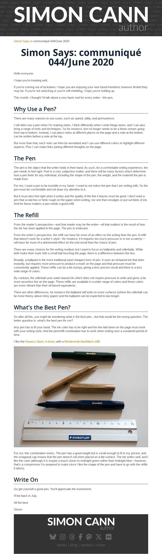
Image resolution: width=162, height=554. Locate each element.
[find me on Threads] (72, 538)
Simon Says (22, 41)
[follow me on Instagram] (63, 538)
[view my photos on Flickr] (109, 538)
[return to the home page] (81, 34)
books (62, 545)
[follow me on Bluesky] (53, 538)
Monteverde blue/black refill (82, 341)
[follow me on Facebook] (81, 538)
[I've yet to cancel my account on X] (99, 538)
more (100, 545)
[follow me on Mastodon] (89, 538)
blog (73, 545)
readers (87, 545)
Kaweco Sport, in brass (40, 341)
